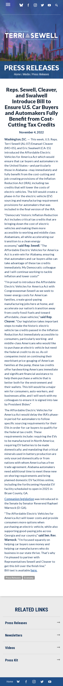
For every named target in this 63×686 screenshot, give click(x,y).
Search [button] (56, 5)
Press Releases (40, 74)
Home (17, 74)
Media (26, 74)
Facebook (28, 5)
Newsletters (13, 635)
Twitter (42, 5)
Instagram (35, 5)
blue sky (21, 5)
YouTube (49, 5)
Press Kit (11, 660)
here (34, 570)
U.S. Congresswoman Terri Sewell (31, 35)
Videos (10, 648)
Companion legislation (19, 499)
